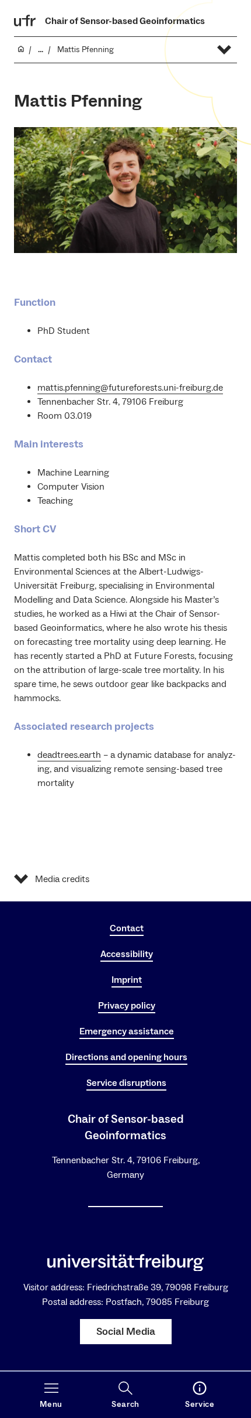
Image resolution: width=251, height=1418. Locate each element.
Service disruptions (126, 1083)
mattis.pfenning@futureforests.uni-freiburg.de (130, 388)
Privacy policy (126, 1006)
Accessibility (126, 954)
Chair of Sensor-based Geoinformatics (125, 21)
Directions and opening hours (126, 1057)
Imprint (126, 980)
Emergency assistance (126, 1031)
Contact (127, 928)
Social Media (125, 1331)
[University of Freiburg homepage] (25, 20)
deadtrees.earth (69, 755)
